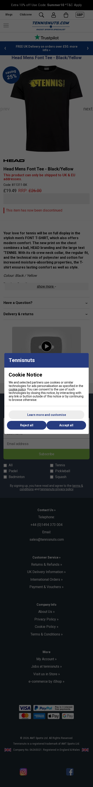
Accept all (66, 425)
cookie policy (17, 389)
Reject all (26, 425)
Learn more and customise (46, 415)
